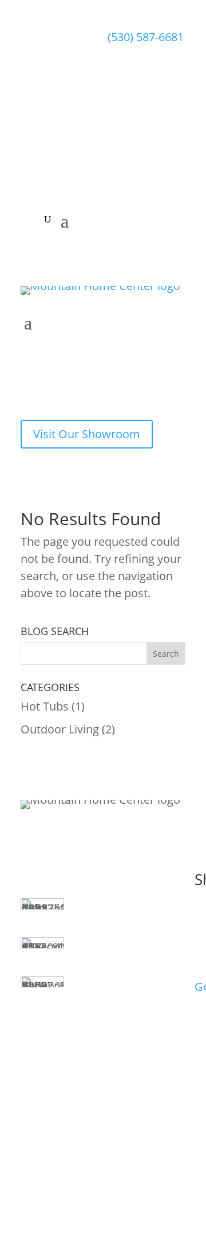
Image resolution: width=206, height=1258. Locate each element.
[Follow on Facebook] (117, 144)
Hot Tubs (45, 706)
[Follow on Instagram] (141, 144)
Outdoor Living (60, 729)
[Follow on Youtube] (165, 144)
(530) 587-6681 (146, 37)
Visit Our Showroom (86, 434)
